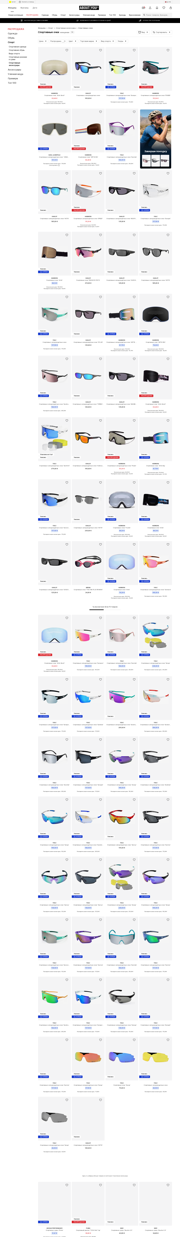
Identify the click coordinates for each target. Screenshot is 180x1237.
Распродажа (55, 41)
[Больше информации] (54, 105)
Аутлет (14, 2)
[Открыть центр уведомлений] (157, 8)
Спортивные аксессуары (66, 28)
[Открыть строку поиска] (143, 15)
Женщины (12, 8)
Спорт (50, 28)
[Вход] (150, 7)
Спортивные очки (85, 28)
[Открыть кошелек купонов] (143, 7)
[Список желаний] (163, 7)
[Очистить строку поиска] (170, 15)
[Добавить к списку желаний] (66, 50)
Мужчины (25, 8)
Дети (35, 8)
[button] (143, 32)
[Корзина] (170, 7)
